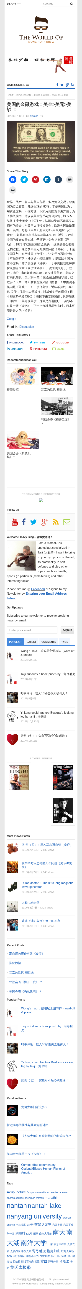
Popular (15, 642)
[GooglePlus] (67, 85)
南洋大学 (33, 1242)
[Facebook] (57, 85)
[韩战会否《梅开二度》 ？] (57, 407)
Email (60, 349)
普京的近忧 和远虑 (22, 972)
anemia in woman (34, 1197)
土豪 (50, 1244)
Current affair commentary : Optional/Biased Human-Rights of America (43, 1168)
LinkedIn (17, 349)
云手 (30, 1224)
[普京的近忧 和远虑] (57, 377)
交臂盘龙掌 (42, 1224)
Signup (67, 630)
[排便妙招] (23, 377)
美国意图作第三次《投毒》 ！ (26, 1154)
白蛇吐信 (45, 1256)
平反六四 (26, 1251)
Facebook (16, 342)
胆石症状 (61, 1256)
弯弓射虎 (39, 1251)
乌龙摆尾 (21, 1224)
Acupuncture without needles (43, 1192)
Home (10, 95)
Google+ (12, 318)
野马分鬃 (53, 1261)
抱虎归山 (53, 1251)
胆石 (53, 1256)
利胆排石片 (23, 1233)
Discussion (23, 95)
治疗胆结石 (19, 1256)
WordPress (32, 1283)
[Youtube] (17, 523)
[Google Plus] (47, 523)
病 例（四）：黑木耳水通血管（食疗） (47, 844)
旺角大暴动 (67, 1251)
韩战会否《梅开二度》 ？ (26, 982)
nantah (17, 1205)
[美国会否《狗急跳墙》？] (23, 441)
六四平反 (68, 1224)
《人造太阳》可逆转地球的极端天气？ (46, 1136)
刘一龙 (10, 1233)
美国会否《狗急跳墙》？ (25, 991)
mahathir (51, 1197)
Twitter (39, 342)
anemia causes (15, 1197)
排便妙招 (15, 963)
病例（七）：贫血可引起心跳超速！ (45, 1080)
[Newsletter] (69, 523)
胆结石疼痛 (27, 1261)
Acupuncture (16, 1192)
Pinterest (40, 349)
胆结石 (16, 1261)
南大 (59, 1232)
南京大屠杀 (45, 1233)
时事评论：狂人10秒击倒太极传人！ (45, 1044)
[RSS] (72, 85)
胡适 (37, 1261)
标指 (9, 1256)
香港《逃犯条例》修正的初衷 (41, 921)
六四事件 (57, 1224)
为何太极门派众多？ (34, 1107)
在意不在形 (60, 1244)
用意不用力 (32, 1256)
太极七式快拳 (30, 902)
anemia (63, 1192)
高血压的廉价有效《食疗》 (27, 953)
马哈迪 (64, 1261)
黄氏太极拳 (20, 1267)
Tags (64, 642)
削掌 (35, 1233)
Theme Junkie (63, 1283)
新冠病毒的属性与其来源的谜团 (27, 1125)
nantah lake (45, 1205)
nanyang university (34, 1216)
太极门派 (15, 1251)
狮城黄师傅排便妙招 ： (34, 1279)
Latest (31, 642)
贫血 (44, 1261)
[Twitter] (62, 85)
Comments (48, 642)
